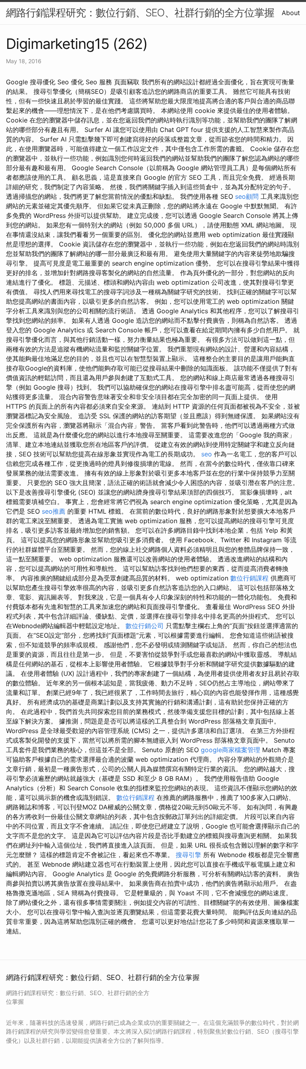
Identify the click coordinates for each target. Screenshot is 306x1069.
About (291, 13)
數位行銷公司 (145, 626)
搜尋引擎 (188, 855)
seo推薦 (53, 511)
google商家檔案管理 (231, 750)
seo (206, 454)
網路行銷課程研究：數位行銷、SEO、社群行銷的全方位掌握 (140, 12)
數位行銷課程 (249, 578)
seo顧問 (247, 196)
